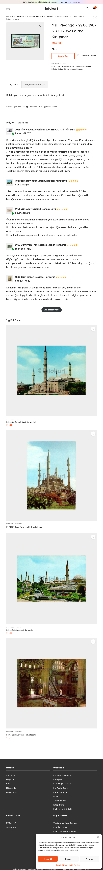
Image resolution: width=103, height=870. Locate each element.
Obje (55, 796)
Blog (8, 784)
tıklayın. (76, 2)
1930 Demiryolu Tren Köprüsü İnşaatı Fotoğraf (40, 244)
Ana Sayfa (10, 16)
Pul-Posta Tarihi (60, 788)
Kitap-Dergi (58, 805)
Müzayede (11, 788)
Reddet (68, 859)
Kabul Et (48, 859)
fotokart (51, 8)
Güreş (66, 69)
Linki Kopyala (51, 107)
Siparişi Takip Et (60, 827)
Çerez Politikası (61, 865)
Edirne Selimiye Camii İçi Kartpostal (21, 735)
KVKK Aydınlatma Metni (64, 831)
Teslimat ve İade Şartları (65, 823)
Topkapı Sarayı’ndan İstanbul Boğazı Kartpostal (41, 180)
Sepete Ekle (63, 56)
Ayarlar (89, 859)
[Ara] (87, 8)
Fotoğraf (57, 779)
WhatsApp (20, 107)
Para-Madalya (60, 792)
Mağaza (10, 779)
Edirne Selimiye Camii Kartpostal (19, 630)
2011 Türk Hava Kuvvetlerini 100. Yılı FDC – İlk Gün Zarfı (45, 129)
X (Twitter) (11, 823)
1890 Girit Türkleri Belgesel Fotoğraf (35, 277)
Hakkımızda (11, 792)
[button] (98, 837)
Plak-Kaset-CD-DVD (62, 809)
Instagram (11, 827)
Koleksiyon (21, 16)
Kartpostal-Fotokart (13, 419)
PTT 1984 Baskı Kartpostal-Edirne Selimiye (24, 527)
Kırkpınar (72, 69)
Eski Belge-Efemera (37, 16)
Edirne (60, 69)
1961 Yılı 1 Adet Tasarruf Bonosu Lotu (35, 209)
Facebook (33, 107)
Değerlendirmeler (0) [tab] (34, 84)
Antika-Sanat (59, 800)
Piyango (50, 16)
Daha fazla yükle (51, 310)
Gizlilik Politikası (74, 865)
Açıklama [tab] (14, 84)
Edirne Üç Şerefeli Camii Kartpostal (21, 422)
